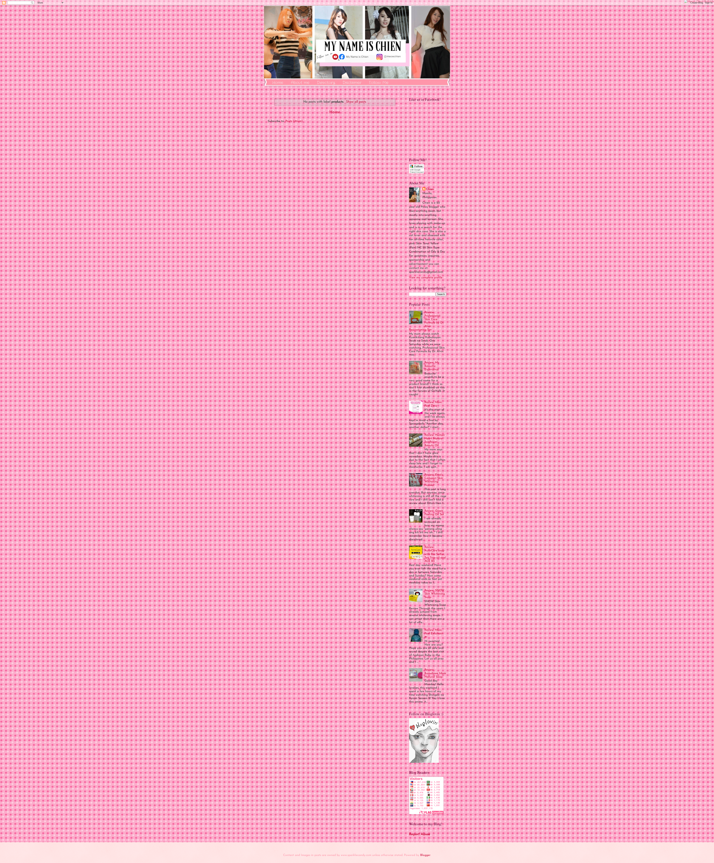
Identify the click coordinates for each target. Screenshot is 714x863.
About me (300, 82)
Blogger (425, 855)
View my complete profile (425, 277)
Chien (430, 189)
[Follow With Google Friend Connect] (416, 172)
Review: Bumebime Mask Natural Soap (435, 673)
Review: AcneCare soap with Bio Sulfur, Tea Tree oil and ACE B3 (435, 554)
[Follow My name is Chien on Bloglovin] (424, 762)
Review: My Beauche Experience (431, 366)
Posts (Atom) (294, 121)
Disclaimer (351, 82)
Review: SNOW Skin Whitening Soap (434, 594)
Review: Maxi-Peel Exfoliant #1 (433, 634)
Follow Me (378, 82)
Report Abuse (419, 834)
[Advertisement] (335, 169)
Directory (326, 82)
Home (277, 82)
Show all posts (356, 101)
